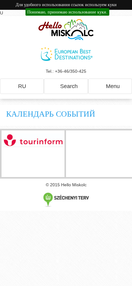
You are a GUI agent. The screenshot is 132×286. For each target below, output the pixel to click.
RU (22, 86)
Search (68, 86)
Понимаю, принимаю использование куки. (67, 12)
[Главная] (66, 29)
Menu (112, 86)
